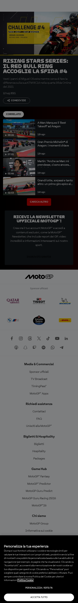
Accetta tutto (39, 597)
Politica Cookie (25, 580)
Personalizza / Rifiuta (39, 588)
